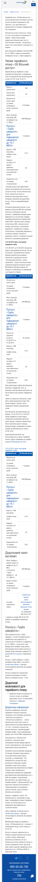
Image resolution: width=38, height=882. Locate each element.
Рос (33, 1)
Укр (33, 4)
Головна (6, 12)
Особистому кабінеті (12, 665)
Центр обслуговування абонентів (26, 602)
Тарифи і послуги (14, 12)
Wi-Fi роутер (17, 654)
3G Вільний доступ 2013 (18, 442)
